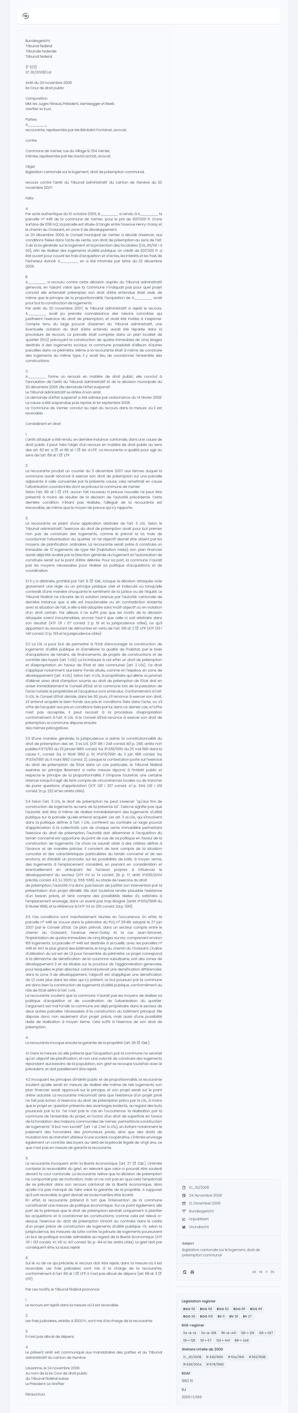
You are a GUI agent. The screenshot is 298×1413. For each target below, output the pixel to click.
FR (260, 1272)
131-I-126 (189, 1340)
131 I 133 (32, 1242)
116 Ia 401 (65, 1242)
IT (266, 1272)
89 (256, 1309)
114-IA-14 (189, 1333)
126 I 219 (154, 785)
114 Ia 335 (94, 906)
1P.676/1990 (106, 754)
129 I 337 (105, 785)
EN (272, 1272)
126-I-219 (247, 1333)
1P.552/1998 (146, 901)
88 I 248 (105, 743)
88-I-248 (242, 1340)
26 (233, 1316)
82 (223, 1309)
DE (254, 1272)
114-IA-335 (208, 1333)
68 (206, 1309)
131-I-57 (206, 1340)
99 (189, 1316)
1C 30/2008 (35, 72)
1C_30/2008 (192, 1357)
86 (239, 1309)
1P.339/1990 (113, 749)
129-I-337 (266, 1333)
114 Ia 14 (92, 874)
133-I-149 (223, 1340)
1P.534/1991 (35, 759)
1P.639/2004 (152, 874)
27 (247, 1316)
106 (206, 1316)
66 (189, 1309)
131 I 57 (64, 623)
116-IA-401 (228, 1333)
